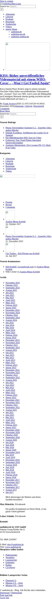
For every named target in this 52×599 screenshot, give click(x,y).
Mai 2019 (10, 455)
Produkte (9, 163)
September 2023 (13, 347)
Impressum (5, 593)
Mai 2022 (10, 387)
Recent (9, 205)
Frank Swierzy (9, 103)
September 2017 (13, 487)
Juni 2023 (10, 355)
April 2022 (10, 390)
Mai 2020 (10, 447)
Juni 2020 (10, 445)
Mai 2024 (10, 327)
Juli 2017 (10, 492)
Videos (9, 171)
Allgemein (19, 106)
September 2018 (13, 462)
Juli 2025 (10, 293)
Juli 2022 (10, 382)
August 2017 (11, 490)
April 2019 (10, 457)
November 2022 (13, 372)
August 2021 (11, 410)
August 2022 (11, 380)
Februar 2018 (11, 475)
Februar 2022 (11, 395)
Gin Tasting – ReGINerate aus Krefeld (22, 253)
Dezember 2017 (13, 480)
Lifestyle (28, 106)
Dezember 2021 (13, 400)
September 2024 (13, 317)
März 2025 (10, 303)
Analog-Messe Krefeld (16, 221)
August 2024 (11, 320)
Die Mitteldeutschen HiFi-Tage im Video (23, 138)
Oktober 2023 (12, 345)
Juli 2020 (10, 442)
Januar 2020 (11, 450)
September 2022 (13, 377)
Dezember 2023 (13, 340)
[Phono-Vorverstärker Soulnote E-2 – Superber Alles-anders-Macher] (10, 234)
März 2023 (10, 362)
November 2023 (13, 342)
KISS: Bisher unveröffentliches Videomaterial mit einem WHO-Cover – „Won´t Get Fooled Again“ (25, 79)
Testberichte (11, 168)
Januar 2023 (11, 367)
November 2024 (13, 312)
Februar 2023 (11, 365)
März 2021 (10, 422)
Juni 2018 (10, 467)
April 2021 (10, 420)
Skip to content (6, 1)
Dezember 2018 (13, 460)
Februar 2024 (11, 335)
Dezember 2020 (13, 430)
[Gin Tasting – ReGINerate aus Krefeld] (10, 251)
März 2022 (10, 392)
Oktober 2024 (12, 315)
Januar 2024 (11, 337)
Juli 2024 (10, 322)
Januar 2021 (11, 427)
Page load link (6, 595)
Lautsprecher (11, 560)
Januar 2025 (11, 308)
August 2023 (11, 350)
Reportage (37, 106)
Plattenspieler (11, 555)
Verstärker (10, 557)
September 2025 (13, 288)
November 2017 (13, 482)
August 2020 (11, 440)
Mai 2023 (10, 357)
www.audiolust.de (13, 547)
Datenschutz (16, 593)
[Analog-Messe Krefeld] (10, 219)
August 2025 (11, 290)
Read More (5, 111)
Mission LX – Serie (14, 583)
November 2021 (13, 402)
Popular (9, 202)
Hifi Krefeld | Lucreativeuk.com (20, 267)
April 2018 (10, 472)
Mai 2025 (10, 298)
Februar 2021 (11, 425)
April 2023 (10, 360)
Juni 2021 (10, 415)
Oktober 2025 (12, 285)
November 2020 (13, 432)
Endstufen (10, 562)
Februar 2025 (11, 305)
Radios (9, 565)
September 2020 (13, 437)
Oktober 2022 (12, 375)
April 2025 (10, 300)
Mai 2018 (10, 470)
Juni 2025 (10, 295)
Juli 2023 (10, 352)
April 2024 (10, 330)
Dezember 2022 (13, 370)
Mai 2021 (10, 417)
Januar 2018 (11, 477)
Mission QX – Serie (14, 585)
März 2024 (10, 332)
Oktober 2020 (12, 435)
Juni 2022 (10, 385)
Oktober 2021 (12, 405)
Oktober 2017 (12, 485)
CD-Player (10, 567)
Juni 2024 (10, 325)
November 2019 (13, 452)
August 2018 (11, 465)
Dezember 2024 (13, 310)
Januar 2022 (11, 397)
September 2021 (13, 407)
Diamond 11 (11, 580)
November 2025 (13, 283)
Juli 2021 (10, 412)
